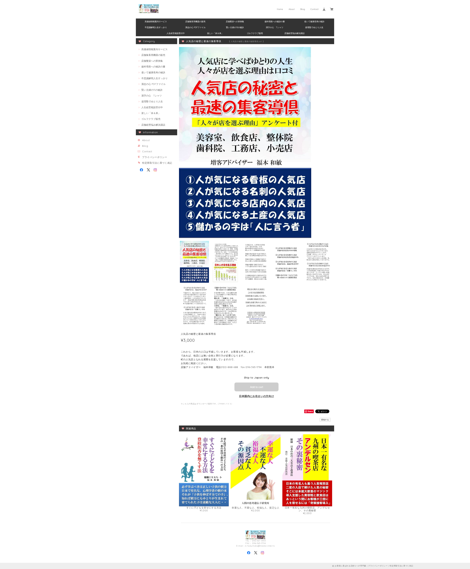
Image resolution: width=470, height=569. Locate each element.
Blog (302, 9)
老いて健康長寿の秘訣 (314, 21)
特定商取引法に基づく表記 (157, 162)
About (292, 9)
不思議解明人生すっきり (156, 27)
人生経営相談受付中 (176, 33)
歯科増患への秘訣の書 (275, 21)
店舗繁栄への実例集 (235, 21)
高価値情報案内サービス (156, 21)
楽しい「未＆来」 (215, 33)
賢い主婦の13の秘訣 (235, 27)
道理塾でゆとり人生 (314, 27)
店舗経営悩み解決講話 (294, 33)
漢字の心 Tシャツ (274, 27)
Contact (314, 9)
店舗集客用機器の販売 (195, 21)
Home (280, 9)
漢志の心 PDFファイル (195, 27)
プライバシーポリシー (154, 157)
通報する (325, 420)
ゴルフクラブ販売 (255, 33)
